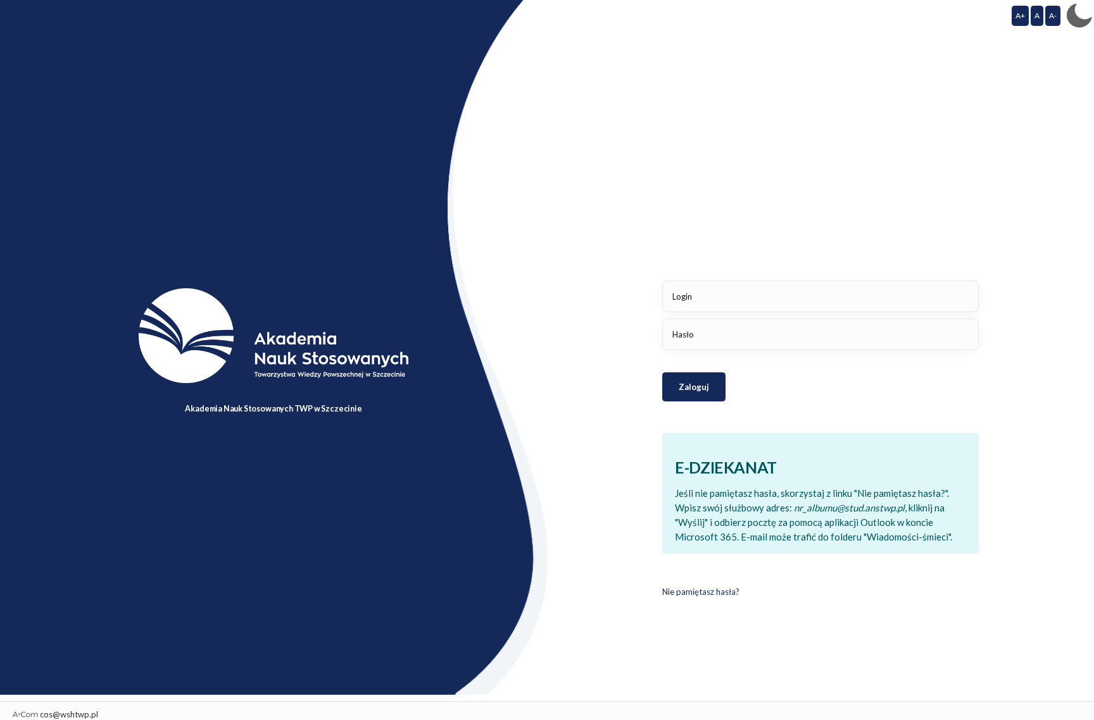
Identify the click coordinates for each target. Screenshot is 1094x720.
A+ (1020, 15)
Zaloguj (694, 387)
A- (1053, 15)
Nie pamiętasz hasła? (700, 592)
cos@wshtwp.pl (69, 714)
